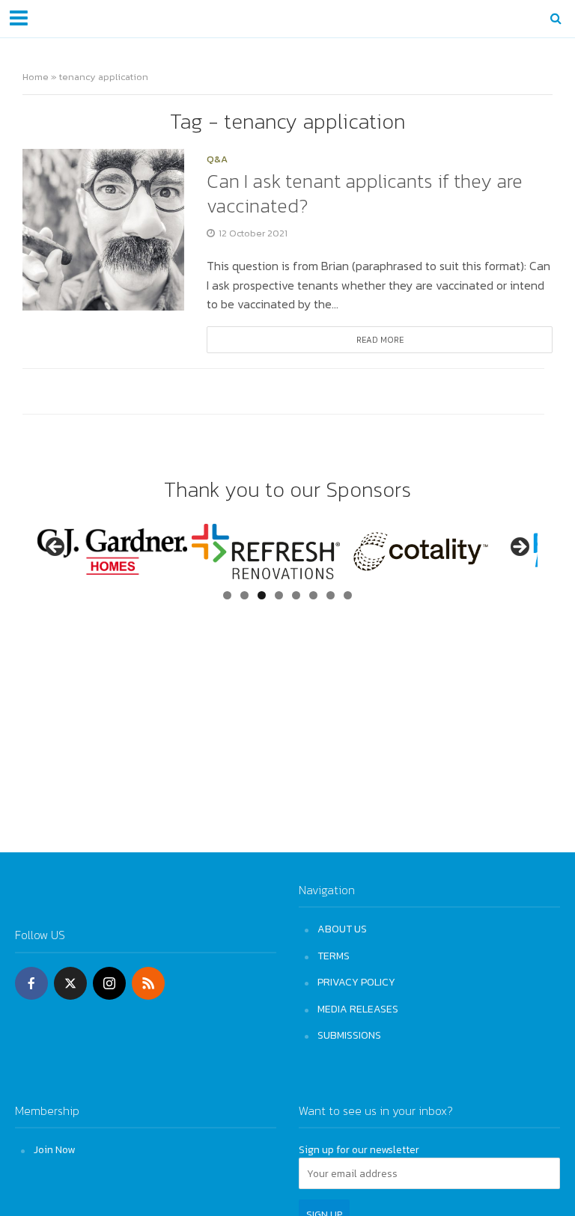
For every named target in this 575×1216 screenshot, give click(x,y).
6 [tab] (313, 595)
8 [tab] (348, 595)
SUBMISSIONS (349, 1034)
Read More (380, 340)
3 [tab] (262, 595)
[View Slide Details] (112, 551)
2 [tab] (244, 595)
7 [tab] (330, 595)
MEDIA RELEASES (357, 1008)
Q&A (217, 160)
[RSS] (148, 983)
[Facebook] (31, 983)
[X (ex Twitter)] (70, 983)
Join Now (54, 1149)
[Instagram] (109, 983)
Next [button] (519, 548)
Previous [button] (56, 548)
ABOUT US (342, 928)
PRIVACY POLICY (356, 981)
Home (35, 77)
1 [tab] (227, 595)
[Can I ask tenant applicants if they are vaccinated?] (103, 228)
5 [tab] (296, 595)
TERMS (333, 955)
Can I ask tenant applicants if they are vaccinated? (365, 193)
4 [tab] (279, 595)
